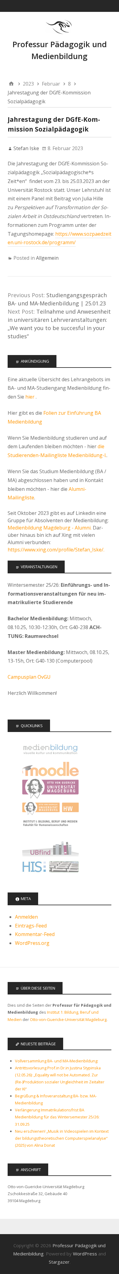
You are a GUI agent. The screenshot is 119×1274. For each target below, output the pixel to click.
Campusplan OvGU (29, 677)
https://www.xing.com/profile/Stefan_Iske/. (56, 549)
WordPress (85, 1254)
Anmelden (26, 916)
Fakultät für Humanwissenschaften (50, 808)
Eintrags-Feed (31, 925)
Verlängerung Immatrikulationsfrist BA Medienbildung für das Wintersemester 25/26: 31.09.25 (57, 1117)
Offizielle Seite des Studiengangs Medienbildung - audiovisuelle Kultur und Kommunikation (50, 749)
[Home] (11, 83)
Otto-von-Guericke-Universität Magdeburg (68, 1019)
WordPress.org (32, 943)
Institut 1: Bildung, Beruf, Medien (50, 828)
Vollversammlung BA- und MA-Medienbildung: (56, 1061)
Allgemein (47, 258)
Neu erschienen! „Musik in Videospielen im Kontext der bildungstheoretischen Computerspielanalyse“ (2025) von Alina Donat (62, 1138)
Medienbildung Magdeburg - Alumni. (50, 527)
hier (30, 396)
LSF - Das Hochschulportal (50, 868)
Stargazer (59, 1262)
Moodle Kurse (50, 769)
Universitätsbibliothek (50, 848)
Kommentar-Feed (35, 934)
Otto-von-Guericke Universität (50, 789)
